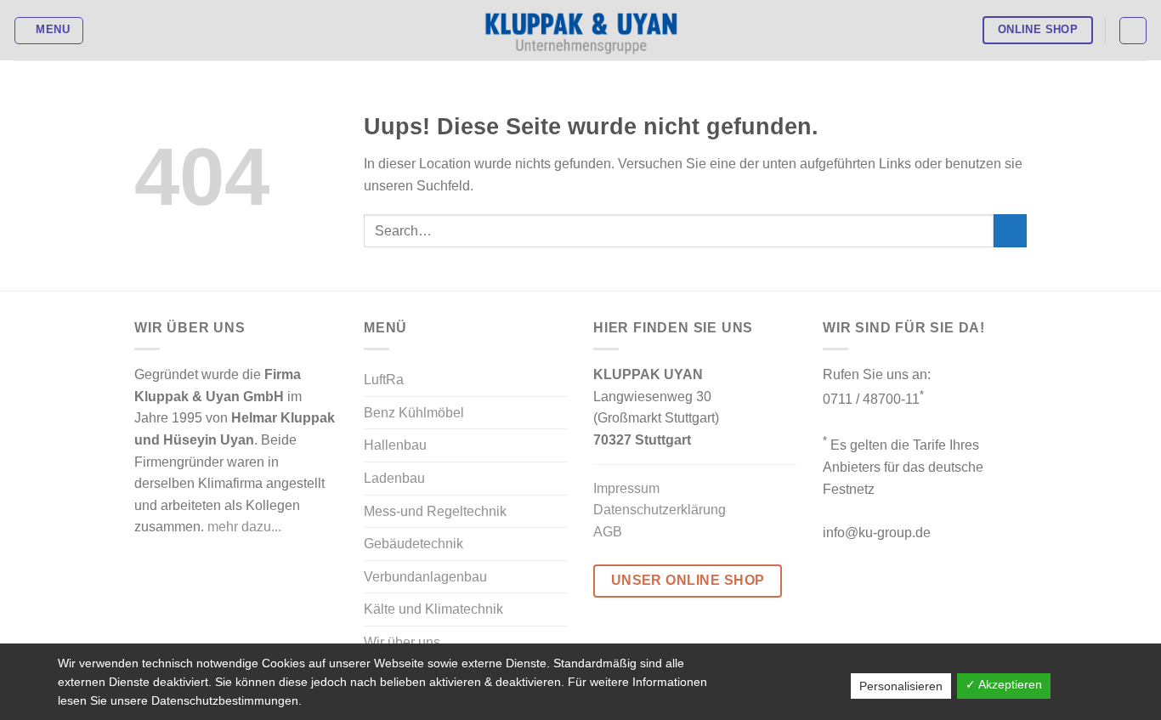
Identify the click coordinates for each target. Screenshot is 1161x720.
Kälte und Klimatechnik (433, 609)
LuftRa (384, 379)
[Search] (1133, 30)
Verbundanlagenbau (425, 577)
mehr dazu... (244, 526)
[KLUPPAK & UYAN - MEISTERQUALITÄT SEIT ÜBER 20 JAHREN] (581, 31)
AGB (607, 531)
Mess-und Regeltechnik (435, 511)
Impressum (626, 488)
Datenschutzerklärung (659, 509)
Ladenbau (394, 478)
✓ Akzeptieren (1004, 684)
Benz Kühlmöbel (414, 412)
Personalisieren (901, 686)
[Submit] (1010, 230)
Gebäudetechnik (413, 543)
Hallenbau (395, 445)
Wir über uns (402, 642)
